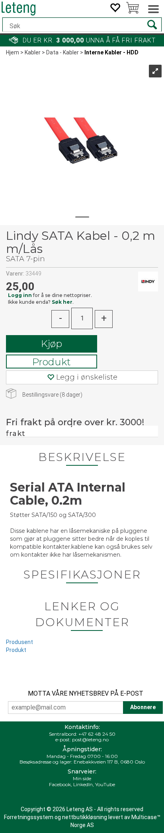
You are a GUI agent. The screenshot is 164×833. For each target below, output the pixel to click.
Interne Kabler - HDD (111, 52)
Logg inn (20, 295)
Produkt (51, 362)
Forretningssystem (28, 817)
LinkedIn (83, 784)
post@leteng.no (90, 739)
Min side (82, 778)
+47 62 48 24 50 (96, 734)
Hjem (12, 52)
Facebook (60, 784)
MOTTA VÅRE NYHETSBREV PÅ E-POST (85, 693)
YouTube (105, 784)
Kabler (33, 52)
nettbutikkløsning (84, 817)
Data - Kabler (62, 52)
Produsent (19, 642)
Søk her (62, 302)
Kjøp (51, 343)
